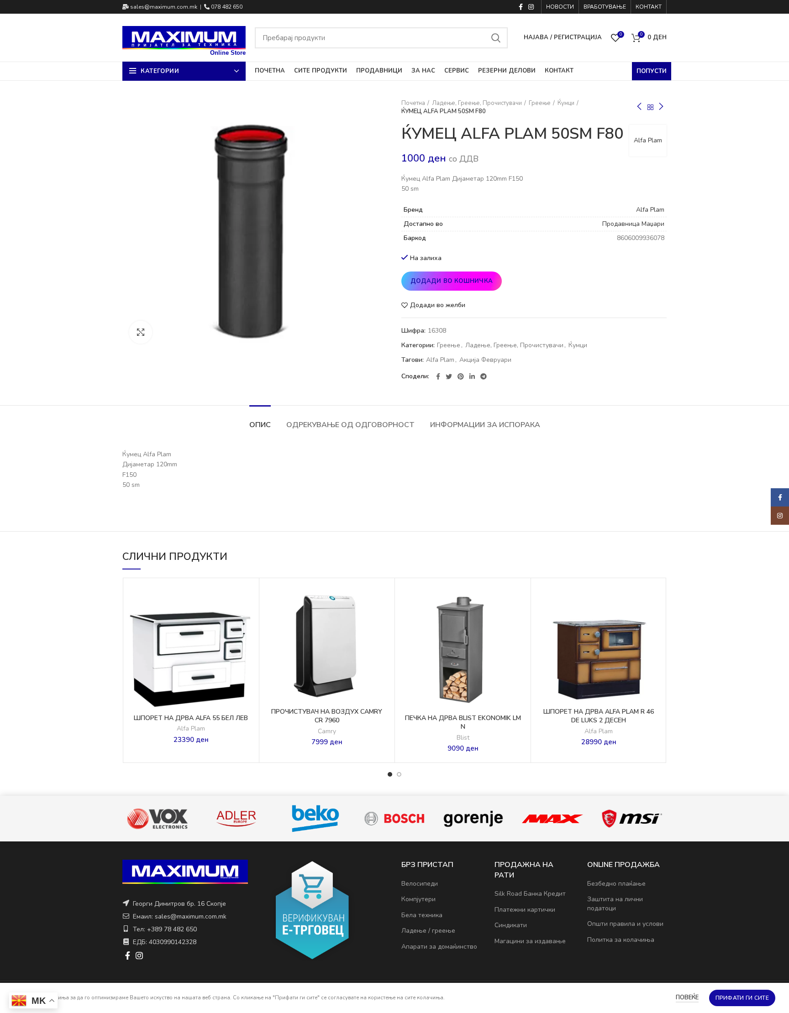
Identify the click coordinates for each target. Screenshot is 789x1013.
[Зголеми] (140, 332)
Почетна (413, 103)
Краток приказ (247, 638)
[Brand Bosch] (314, 818)
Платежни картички (524, 909)
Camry (327, 731)
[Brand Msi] (552, 818)
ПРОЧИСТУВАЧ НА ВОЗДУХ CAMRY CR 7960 (326, 716)
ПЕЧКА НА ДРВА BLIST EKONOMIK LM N (463, 722)
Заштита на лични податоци (615, 904)
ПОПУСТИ (651, 71)
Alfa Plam (648, 140)
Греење (540, 103)
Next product (661, 107)
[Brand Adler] (156, 819)
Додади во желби (437, 305)
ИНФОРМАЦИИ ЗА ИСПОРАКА (485, 425)
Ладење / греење (428, 930)
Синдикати (510, 925)
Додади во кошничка (451, 281)
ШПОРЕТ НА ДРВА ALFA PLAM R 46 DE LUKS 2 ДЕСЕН (598, 716)
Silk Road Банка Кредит (530, 893)
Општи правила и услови (625, 923)
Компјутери (418, 899)
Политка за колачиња (620, 939)
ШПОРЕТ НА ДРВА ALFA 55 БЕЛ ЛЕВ (191, 718)
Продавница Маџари (633, 223)
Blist (463, 738)
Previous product (639, 107)
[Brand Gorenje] (393, 819)
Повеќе (687, 997)
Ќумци (566, 103)
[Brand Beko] (235, 818)
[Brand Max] (472, 818)
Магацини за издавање (530, 941)
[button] (247, 618)
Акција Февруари (485, 360)
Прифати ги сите (742, 998)
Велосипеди (419, 883)
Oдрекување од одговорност (350, 425)
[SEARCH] (495, 37)
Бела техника (421, 915)
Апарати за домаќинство (439, 946)
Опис (260, 425)
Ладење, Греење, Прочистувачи (477, 103)
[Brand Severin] (631, 819)
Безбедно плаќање (616, 883)
